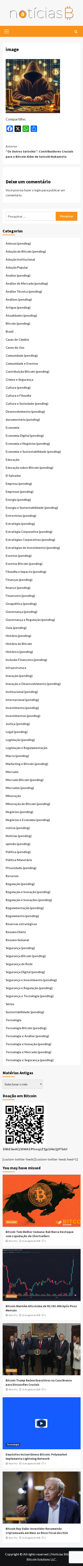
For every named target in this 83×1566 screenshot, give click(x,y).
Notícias (11, 1296)
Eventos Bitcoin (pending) (24, 563)
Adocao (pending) (18, 243)
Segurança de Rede (19, 964)
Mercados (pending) (20, 788)
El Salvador (13, 475)
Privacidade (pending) (21, 868)
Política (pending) (18, 852)
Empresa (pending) (19, 483)
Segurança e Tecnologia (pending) (30, 996)
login (37, 190)
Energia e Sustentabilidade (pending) (32, 507)
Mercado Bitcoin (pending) (25, 780)
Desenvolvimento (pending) (25, 411)
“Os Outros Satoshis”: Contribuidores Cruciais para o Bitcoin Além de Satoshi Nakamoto (39, 151)
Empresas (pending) (19, 491)
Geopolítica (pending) (21, 603)
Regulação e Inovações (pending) (29, 900)
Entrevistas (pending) (21, 515)
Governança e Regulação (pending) (30, 619)
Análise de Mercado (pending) (27, 283)
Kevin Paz (13, 1241)
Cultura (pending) (18, 387)
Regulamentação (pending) (25, 908)
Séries (10, 1004)
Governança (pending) (21, 611)
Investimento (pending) (22, 708)
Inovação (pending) (19, 676)
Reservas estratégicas (21, 924)
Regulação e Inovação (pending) (28, 892)
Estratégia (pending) (20, 523)
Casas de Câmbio (17, 339)
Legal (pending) (17, 732)
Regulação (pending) (20, 884)
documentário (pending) (23, 419)
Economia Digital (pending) (25, 435)
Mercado (12, 772)
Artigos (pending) (18, 307)
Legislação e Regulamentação (26, 748)
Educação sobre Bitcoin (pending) (29, 467)
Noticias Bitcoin (62, 1554)
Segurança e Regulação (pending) (29, 988)
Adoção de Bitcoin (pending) (26, 251)
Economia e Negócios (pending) (28, 443)
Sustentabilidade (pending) (25, 1012)
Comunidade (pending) (22, 355)
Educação (12, 459)
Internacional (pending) (22, 700)
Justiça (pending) (18, 724)
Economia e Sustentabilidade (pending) (33, 451)
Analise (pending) (18, 275)
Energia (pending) (18, 499)
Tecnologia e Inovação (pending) (28, 1044)
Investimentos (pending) (23, 716)
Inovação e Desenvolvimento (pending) (33, 684)
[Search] (76, 31)
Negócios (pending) (19, 812)
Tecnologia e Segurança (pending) (30, 1060)
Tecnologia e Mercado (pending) (28, 1052)
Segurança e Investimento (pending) (31, 980)
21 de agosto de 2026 (31, 1241)
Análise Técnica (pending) (24, 291)
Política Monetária (19, 860)
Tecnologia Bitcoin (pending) (26, 1028)
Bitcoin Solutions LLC (41, 1559)
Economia (12, 427)
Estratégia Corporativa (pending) (29, 531)
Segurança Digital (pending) (25, 972)
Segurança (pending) (20, 948)
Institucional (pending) (22, 692)
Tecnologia (13, 1020)
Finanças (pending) (19, 579)
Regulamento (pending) (22, 916)
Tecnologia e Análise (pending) (27, 1036)
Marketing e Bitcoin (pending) (27, 764)
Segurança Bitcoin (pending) (26, 956)
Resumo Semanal (17, 940)
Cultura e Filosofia (18, 395)
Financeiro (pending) (20, 595)
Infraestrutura (16, 668)
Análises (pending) (19, 299)
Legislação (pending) (20, 740)
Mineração (13, 796)
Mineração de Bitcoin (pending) (28, 804)
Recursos (12, 876)
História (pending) (18, 635)
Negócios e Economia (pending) (28, 820)
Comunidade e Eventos (22, 363)
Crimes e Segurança (19, 379)
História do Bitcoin (19, 643)
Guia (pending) (16, 627)
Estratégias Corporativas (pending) (30, 539)
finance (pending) (18, 587)
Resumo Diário (16, 932)
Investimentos (15, 1518)
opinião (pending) (18, 844)
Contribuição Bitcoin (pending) (27, 371)
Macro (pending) (17, 756)
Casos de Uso (15, 347)
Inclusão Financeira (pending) (26, 660)
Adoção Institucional (20, 259)
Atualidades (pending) (21, 315)
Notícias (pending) (19, 836)
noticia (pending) (18, 828)
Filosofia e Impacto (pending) (26, 571)
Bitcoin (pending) (18, 323)
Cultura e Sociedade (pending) (27, 403)
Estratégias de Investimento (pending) (33, 547)
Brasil (9, 331)
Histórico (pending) (19, 652)
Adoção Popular (17, 267)
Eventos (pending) (19, 555)
